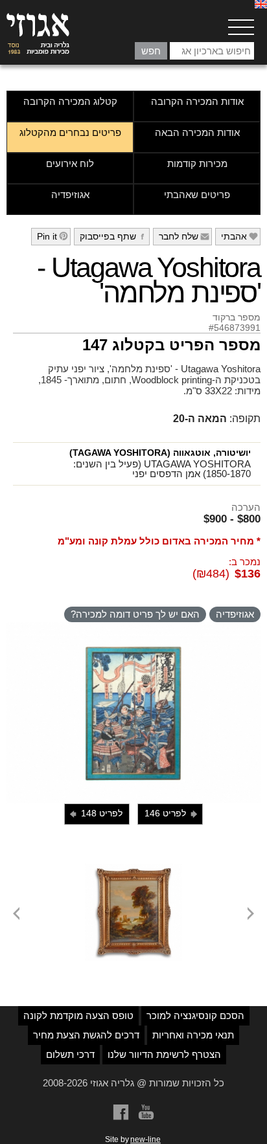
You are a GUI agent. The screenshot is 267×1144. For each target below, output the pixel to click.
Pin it (53, 236)
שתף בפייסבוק (114, 236)
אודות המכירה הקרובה (197, 101)
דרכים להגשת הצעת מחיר (86, 1034)
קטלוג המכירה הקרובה (70, 101)
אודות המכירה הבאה (197, 132)
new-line (145, 1139)
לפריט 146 (172, 813)
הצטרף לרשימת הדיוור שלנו (164, 1054)
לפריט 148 (95, 813)
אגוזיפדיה (70, 194)
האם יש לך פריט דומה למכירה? (135, 614)
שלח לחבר (184, 236)
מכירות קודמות (197, 163)
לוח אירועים (70, 163)
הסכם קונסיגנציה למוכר (195, 1015)
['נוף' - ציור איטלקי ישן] (133, 869)
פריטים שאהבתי (197, 194)
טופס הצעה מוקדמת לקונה (78, 1015)
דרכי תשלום (70, 1054)
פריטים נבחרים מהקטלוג (70, 132)
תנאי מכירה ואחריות (193, 1034)
